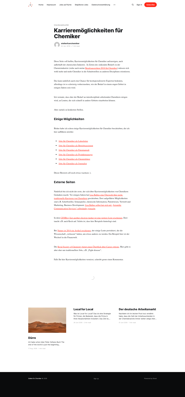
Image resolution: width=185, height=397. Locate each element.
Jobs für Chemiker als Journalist (73, 163)
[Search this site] (132, 4)
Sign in (139, 5)
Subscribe (150, 5)
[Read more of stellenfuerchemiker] (57, 45)
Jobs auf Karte (65, 5)
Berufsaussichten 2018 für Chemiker (101, 68)
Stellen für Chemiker (34, 378)
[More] (114, 4)
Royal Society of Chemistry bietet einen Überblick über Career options (88, 246)
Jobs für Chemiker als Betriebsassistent (76, 145)
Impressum (51, 5)
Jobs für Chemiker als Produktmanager (76, 154)
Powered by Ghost (150, 378)
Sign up (96, 378)
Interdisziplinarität (61, 25)
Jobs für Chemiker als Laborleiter (73, 141)
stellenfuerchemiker (70, 43)
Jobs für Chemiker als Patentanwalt (74, 150)
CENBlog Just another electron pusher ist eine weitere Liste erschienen (91, 217)
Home (41, 5)
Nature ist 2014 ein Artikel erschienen (74, 230)
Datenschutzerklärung (101, 5)
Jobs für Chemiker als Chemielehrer (74, 159)
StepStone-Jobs (81, 5)
